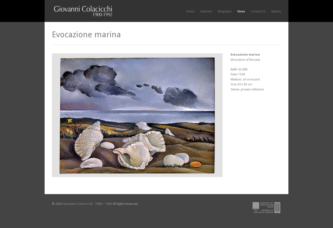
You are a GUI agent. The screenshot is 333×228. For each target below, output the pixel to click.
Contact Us (258, 11)
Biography (225, 11)
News (241, 11)
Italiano (276, 11)
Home (190, 11)
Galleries (206, 11)
